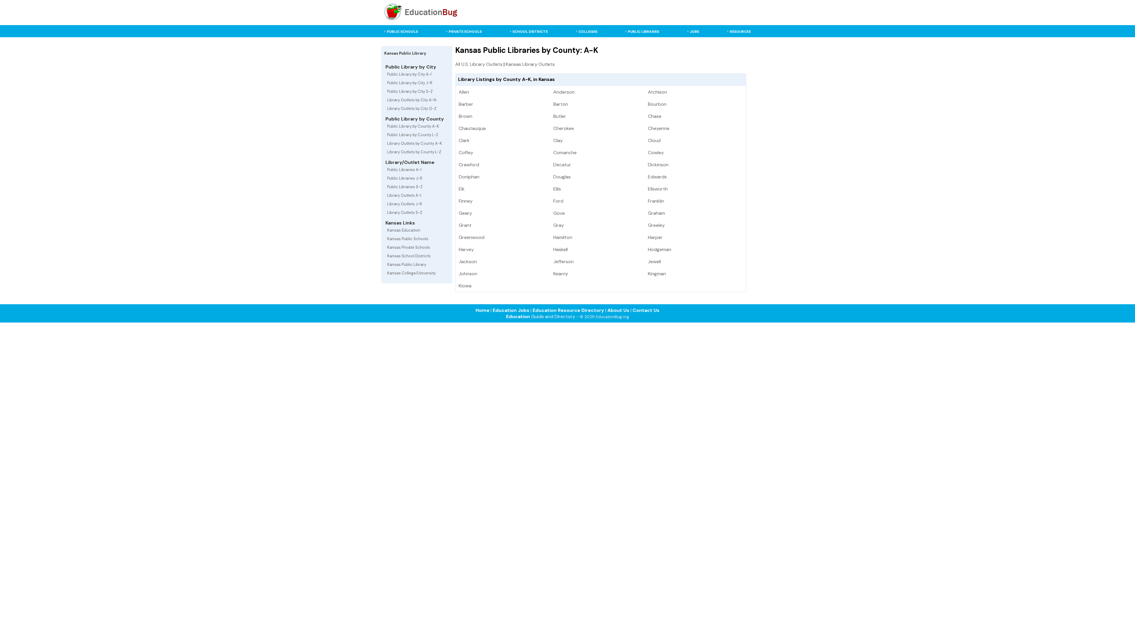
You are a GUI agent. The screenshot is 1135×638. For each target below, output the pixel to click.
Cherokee (563, 128)
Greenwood (471, 237)
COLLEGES (587, 31)
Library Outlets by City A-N (411, 99)
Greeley (656, 225)
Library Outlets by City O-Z (412, 108)
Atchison (657, 92)
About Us (618, 310)
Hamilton (562, 237)
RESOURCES (740, 31)
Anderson (564, 92)
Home (482, 310)
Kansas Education (403, 230)
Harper (655, 237)
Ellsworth (658, 189)
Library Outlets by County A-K (414, 143)
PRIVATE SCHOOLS (465, 31)
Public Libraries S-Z (405, 186)
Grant (465, 225)
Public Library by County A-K (413, 126)
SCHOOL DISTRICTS (530, 31)
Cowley (656, 152)
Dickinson (658, 165)
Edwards (657, 177)
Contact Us (646, 310)
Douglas (562, 177)
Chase (654, 116)
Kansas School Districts (409, 255)
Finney (466, 201)
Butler (559, 116)
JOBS (694, 31)
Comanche (565, 152)
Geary (465, 213)
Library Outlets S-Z (404, 212)
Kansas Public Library (406, 264)
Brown (465, 116)
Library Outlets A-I (404, 195)
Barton (560, 104)
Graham (656, 213)
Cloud (654, 140)
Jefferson (563, 261)
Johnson (468, 274)
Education (518, 316)
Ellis (557, 189)
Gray (558, 225)
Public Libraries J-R (404, 178)
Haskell (560, 249)
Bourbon (657, 104)
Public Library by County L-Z (412, 134)
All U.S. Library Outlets (478, 64)
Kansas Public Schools (407, 238)
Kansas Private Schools (408, 247)
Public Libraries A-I (404, 169)
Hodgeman (659, 249)
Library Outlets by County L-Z (414, 151)
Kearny (560, 274)
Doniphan (469, 177)
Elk (462, 189)
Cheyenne (658, 128)
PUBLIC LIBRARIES (643, 31)
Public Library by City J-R (409, 82)
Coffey (466, 152)
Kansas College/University (411, 273)
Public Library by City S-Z (410, 91)
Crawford (469, 165)
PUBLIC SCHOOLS (402, 31)
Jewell (654, 261)
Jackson (468, 261)
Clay (558, 140)
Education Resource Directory (568, 310)
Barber (466, 104)
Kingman (657, 274)
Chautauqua (472, 128)
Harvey (466, 249)
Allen (464, 92)
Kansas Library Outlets (530, 64)
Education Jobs (511, 310)
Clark (464, 140)
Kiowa (465, 286)
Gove (559, 213)
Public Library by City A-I (409, 74)
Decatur (562, 165)
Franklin (656, 201)
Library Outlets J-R (404, 203)
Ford (558, 201)
